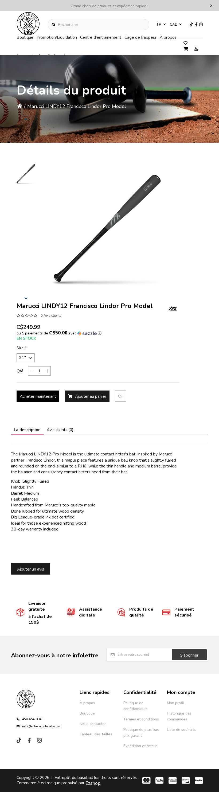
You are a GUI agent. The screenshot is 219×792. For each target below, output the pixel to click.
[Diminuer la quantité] (31, 370)
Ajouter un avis (30, 569)
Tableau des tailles (96, 734)
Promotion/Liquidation (57, 37)
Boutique (25, 37)
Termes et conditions (141, 719)
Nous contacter (93, 723)
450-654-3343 (33, 719)
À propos (168, 37)
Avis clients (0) (60, 429)
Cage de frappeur (140, 37)
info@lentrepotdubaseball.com (42, 726)
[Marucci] (172, 308)
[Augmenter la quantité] (47, 370)
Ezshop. (93, 783)
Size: (22, 348)
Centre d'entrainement (100, 37)
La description (27, 429)
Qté (20, 371)
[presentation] (26, 298)
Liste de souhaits (181, 729)
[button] (26, 174)
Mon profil (175, 702)
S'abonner (189, 655)
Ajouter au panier (90, 396)
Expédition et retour (140, 745)
